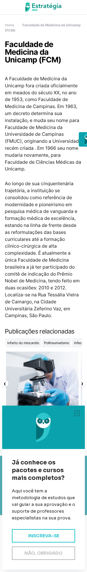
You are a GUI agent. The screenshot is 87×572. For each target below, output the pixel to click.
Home (9, 25)
